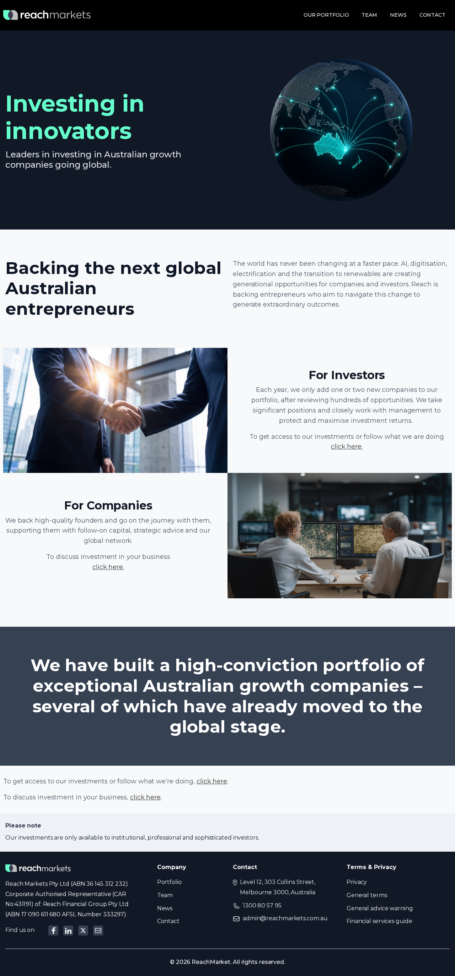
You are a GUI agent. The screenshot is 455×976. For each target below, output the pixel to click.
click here (346, 447)
